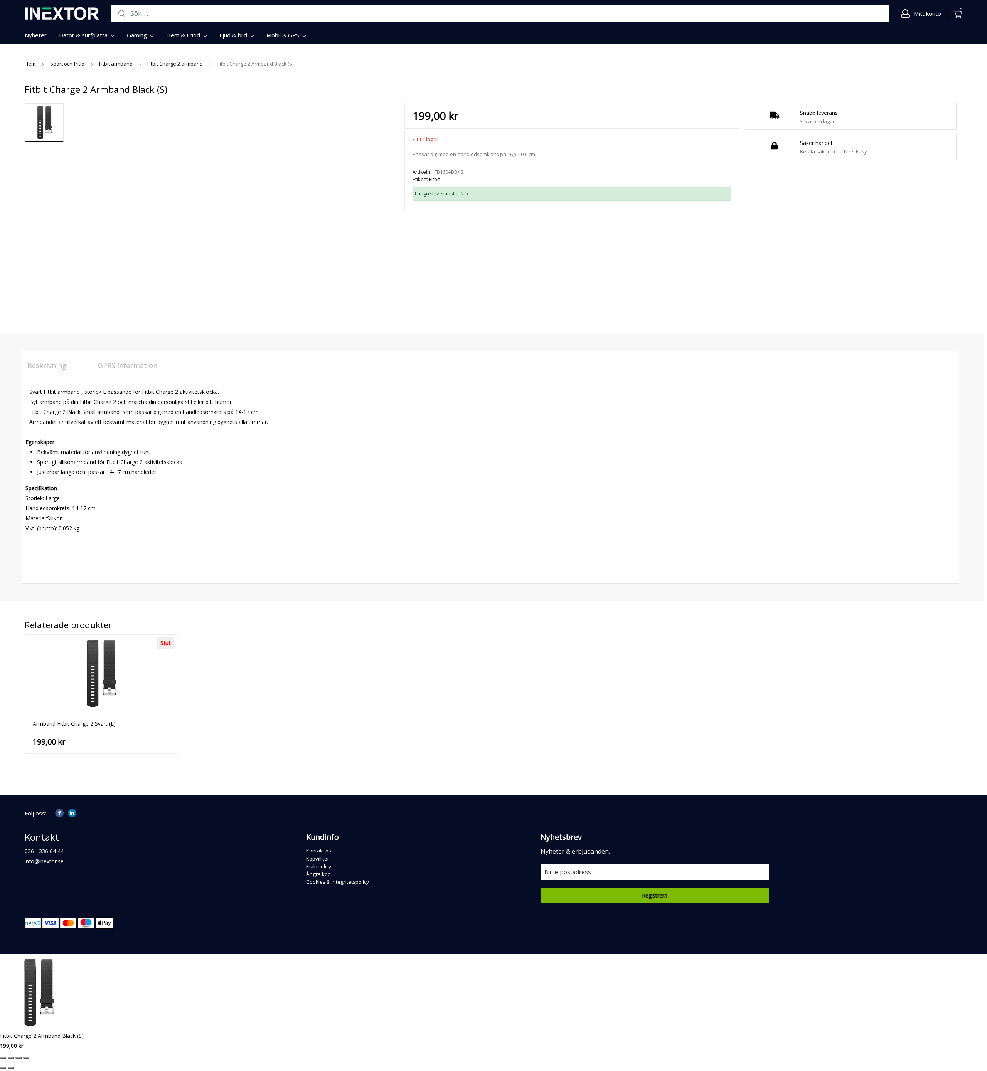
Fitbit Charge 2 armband (175, 63)
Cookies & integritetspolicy (337, 881)
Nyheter (36, 35)
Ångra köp (318, 874)
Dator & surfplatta (83, 35)
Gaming (137, 35)
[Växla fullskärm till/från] (11, 1058)
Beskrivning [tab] (46, 365)
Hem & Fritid (183, 35)
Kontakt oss (320, 850)
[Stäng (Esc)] (26, 1058)
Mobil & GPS (282, 35)
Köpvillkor (317, 858)
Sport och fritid (67, 63)
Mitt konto (927, 13)
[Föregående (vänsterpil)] (3, 1068)
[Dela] (18, 1058)
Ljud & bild (233, 35)
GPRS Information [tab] (127, 365)
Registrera (654, 895)
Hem (30, 63)
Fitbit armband (116, 63)
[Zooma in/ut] (3, 1058)
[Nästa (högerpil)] (11, 1068)
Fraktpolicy (318, 866)
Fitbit (434, 179)
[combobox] (500, 14)
